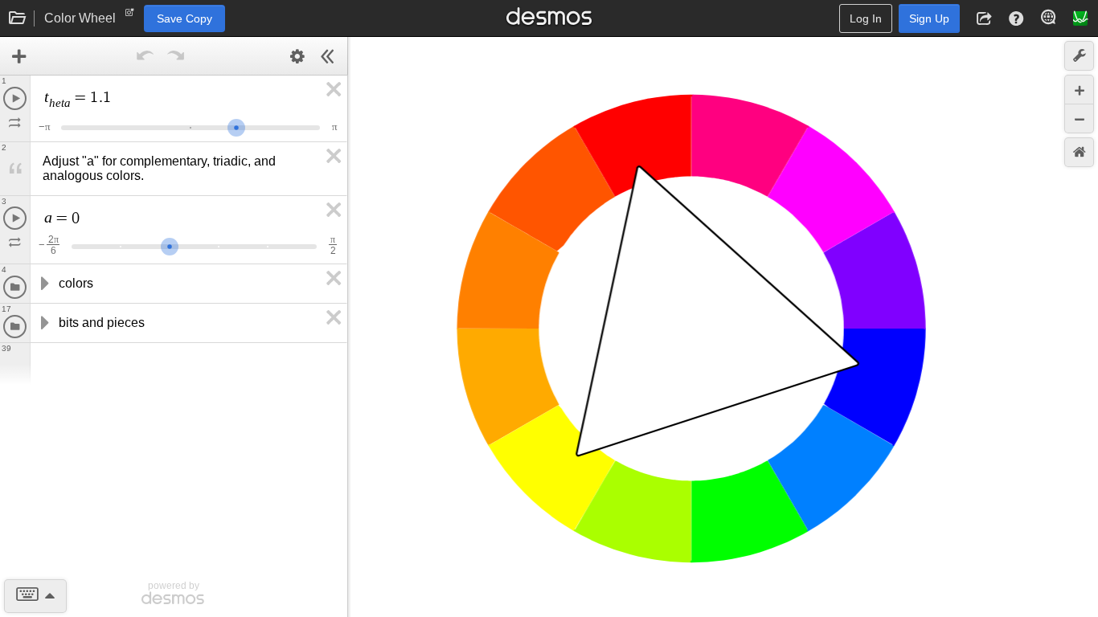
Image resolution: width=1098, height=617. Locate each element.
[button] (984, 18)
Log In (866, 18)
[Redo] (175, 56)
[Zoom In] (1079, 90)
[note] (129, 16)
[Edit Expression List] (297, 56)
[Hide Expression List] (328, 56)
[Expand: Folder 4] (43, 283)
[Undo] (145, 56)
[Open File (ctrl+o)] (18, 18)
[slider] (236, 125)
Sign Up (929, 18)
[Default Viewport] (1079, 152)
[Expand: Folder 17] (43, 323)
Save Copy (184, 18)
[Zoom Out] (1079, 118)
